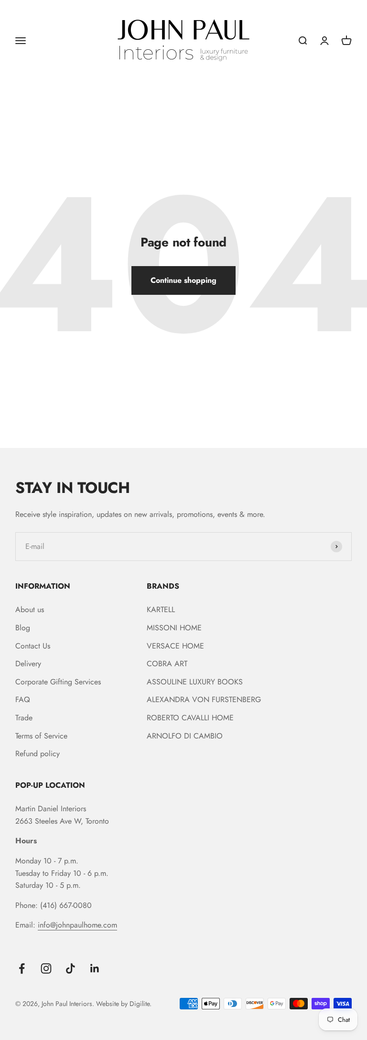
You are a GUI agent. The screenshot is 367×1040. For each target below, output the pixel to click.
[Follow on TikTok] (70, 968)
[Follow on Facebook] (21, 968)
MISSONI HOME (174, 627)
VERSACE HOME (175, 645)
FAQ (22, 699)
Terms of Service (41, 735)
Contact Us (32, 645)
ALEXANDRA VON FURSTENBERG (204, 699)
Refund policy (37, 753)
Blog (22, 627)
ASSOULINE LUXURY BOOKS (195, 681)
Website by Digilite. (123, 1003)
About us (29, 609)
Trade (23, 717)
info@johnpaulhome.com (77, 924)
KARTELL (161, 609)
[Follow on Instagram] (46, 968)
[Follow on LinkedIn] (94, 968)
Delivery (28, 663)
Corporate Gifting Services (58, 681)
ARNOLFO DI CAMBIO (185, 735)
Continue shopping (183, 280)
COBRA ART (167, 663)
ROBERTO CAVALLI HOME (190, 717)
